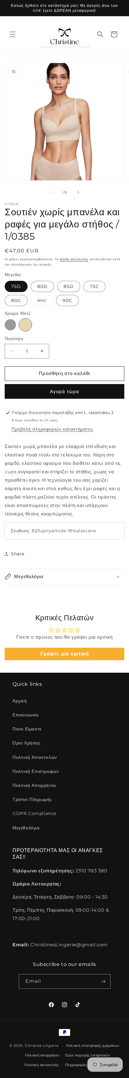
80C (16, 300)
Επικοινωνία (26, 715)
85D (69, 286)
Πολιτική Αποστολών (35, 757)
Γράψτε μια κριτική (64, 654)
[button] (12, 34)
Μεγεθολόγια (26, 828)
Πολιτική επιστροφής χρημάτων (93, 1045)
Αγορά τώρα (64, 391)
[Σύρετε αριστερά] (51, 192)
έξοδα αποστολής (74, 259)
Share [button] (17, 554)
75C (94, 286)
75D (16, 286)
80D (42, 286)
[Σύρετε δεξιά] (78, 192)
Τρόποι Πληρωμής (32, 799)
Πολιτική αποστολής (41, 1065)
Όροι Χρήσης (27, 743)
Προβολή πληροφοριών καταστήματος (52, 429)
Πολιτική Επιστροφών (36, 771)
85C (45, 301)
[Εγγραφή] (103, 981)
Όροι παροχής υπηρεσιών (87, 1055)
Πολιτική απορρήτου (42, 1055)
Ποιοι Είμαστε (27, 729)
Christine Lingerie (42, 1045)
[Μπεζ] (25, 324)
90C (67, 300)
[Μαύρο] (10, 324)
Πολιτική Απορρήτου (34, 785)
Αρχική (20, 701)
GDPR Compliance (34, 813)
